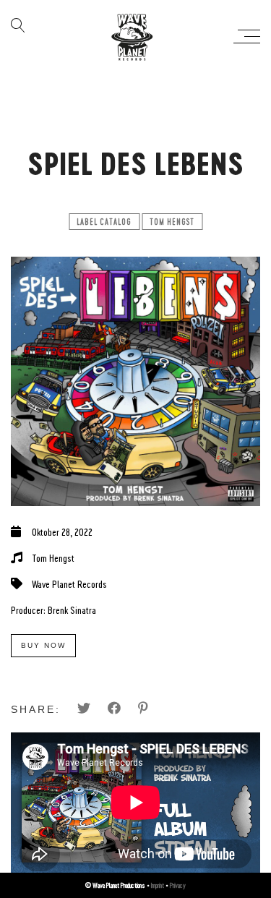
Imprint (157, 885)
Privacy (178, 885)
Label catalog (104, 221)
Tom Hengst (172, 221)
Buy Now (43, 645)
